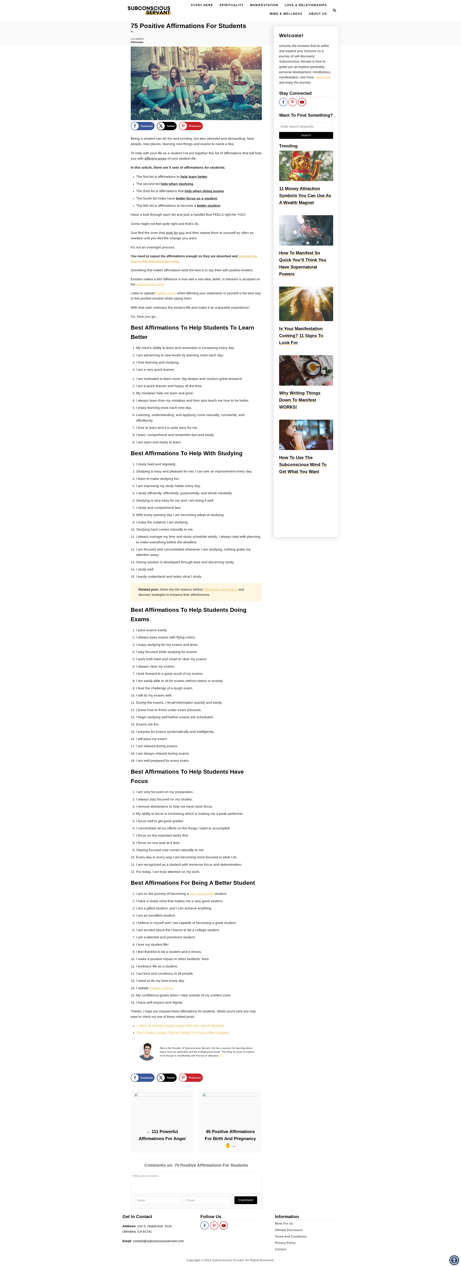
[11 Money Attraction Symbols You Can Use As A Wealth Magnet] (306, 166)
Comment (245, 1200)
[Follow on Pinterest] (292, 102)
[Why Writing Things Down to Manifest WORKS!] (306, 370)
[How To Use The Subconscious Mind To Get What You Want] (306, 435)
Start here (323, 77)
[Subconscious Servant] (149, 10)
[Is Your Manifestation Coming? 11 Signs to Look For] (306, 304)
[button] (454, 1260)
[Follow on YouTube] (302, 102)
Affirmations (137, 42)
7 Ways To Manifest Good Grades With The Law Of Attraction (180, 1025)
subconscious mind (150, 284)
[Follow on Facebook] (283, 102)
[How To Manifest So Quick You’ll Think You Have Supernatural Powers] (306, 230)
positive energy (161, 988)
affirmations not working (220, 589)
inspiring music (165, 293)
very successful (202, 894)
